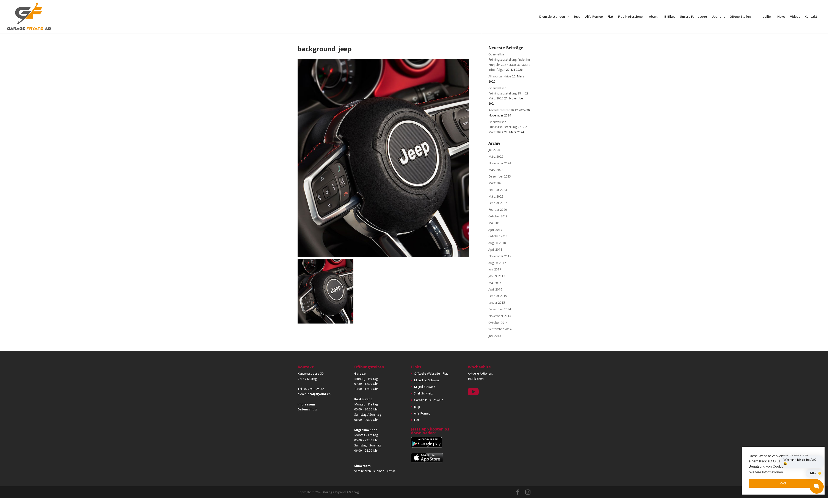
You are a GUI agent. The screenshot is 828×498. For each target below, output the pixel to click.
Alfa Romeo (594, 17)
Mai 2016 (494, 283)
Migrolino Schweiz (426, 380)
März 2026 (495, 156)
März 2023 (495, 183)
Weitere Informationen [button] (766, 472)
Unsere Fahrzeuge (693, 17)
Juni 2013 (494, 336)
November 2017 (499, 256)
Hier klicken (476, 379)
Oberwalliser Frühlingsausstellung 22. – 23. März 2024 (508, 127)
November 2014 (499, 316)
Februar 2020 (497, 209)
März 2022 (495, 196)
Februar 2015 (497, 296)
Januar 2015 (496, 302)
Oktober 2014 (498, 322)
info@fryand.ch (319, 394)
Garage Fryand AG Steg (341, 492)
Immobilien (764, 17)
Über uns (718, 17)
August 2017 (497, 263)
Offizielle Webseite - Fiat (431, 373)
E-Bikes (669, 17)
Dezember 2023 (499, 176)
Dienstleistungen (552, 17)
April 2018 (495, 249)
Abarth (654, 17)
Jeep (577, 17)
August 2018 (497, 243)
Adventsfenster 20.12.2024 (506, 110)
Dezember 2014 (499, 309)
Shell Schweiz (423, 393)
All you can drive (499, 76)
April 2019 (495, 230)
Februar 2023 (497, 190)
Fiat (610, 17)
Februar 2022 (497, 203)
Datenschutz (308, 409)
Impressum (306, 404)
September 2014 (499, 329)
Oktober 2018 (498, 236)
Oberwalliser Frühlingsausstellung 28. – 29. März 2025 (508, 93)
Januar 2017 (496, 276)
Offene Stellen (740, 17)
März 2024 (495, 170)
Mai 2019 (494, 223)
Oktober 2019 (498, 216)
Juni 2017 (494, 269)
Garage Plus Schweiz (428, 400)
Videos (795, 17)
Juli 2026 (494, 150)
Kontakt (811, 17)
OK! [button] (783, 483)
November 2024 (499, 163)
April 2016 (495, 289)
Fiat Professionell (631, 17)
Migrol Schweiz (424, 387)
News (781, 17)
